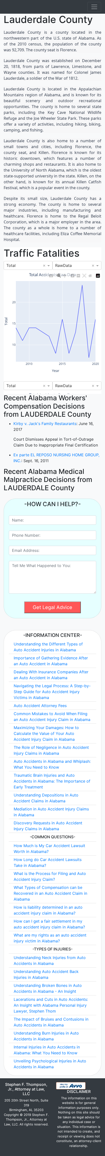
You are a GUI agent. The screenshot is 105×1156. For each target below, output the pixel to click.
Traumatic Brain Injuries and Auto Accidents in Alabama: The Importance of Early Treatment (52, 781)
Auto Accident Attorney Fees (40, 705)
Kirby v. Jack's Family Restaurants (44, 423)
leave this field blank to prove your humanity (35, 504)
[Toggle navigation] (94, 7)
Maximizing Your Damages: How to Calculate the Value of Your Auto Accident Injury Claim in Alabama (46, 733)
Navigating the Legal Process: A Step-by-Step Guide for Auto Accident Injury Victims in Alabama (52, 691)
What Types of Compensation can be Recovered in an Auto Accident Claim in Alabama (50, 893)
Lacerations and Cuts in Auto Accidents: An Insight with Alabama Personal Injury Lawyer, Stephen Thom (51, 1005)
